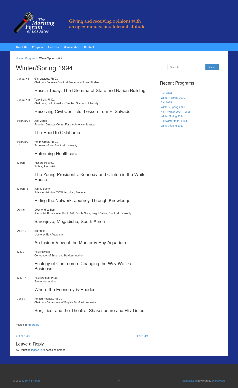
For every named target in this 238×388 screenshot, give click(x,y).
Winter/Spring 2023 (172, 125)
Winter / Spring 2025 (173, 107)
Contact (89, 47)
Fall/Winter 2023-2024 (174, 121)
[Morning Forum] (82, 21)
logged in (36, 350)
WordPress (218, 380)
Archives (53, 47)
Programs (31, 58)
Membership (71, 47)
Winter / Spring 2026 (173, 97)
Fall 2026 (166, 93)
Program (37, 47)
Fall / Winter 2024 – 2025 (176, 111)
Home (19, 58)
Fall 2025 (166, 102)
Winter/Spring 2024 (172, 116)
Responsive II (189, 380)
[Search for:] (186, 67)
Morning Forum (31, 380)
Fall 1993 (23, 336)
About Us (21, 47)
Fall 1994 (144, 336)
